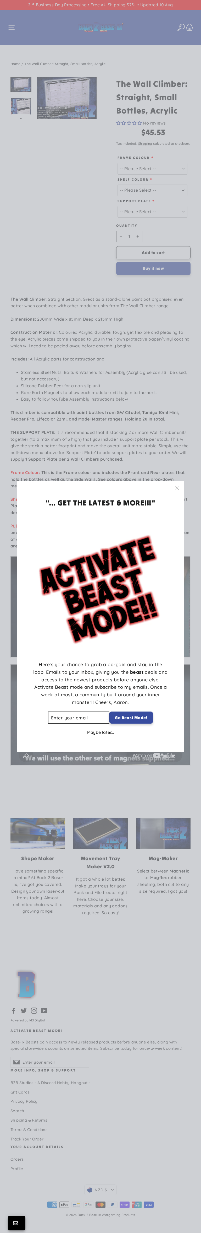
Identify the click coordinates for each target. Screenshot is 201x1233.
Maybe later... (100, 732)
